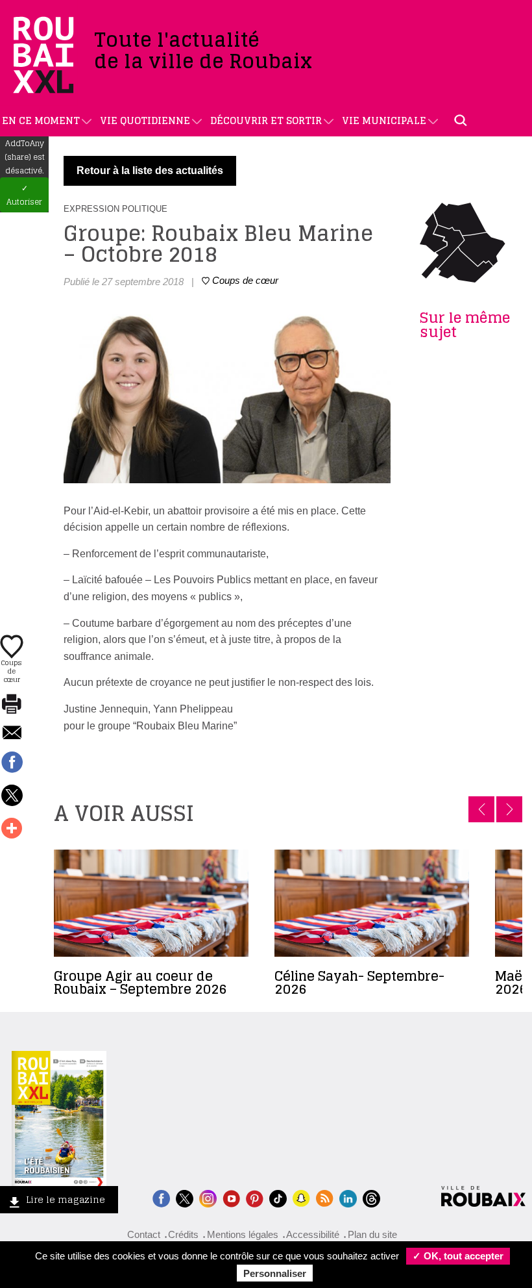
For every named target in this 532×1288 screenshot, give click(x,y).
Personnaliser (274, 1273)
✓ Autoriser (24, 194)
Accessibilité (312, 1234)
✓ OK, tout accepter (458, 1255)
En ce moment (41, 120)
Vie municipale (384, 120)
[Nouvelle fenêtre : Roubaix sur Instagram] (208, 1197)
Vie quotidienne (145, 120)
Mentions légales (242, 1234)
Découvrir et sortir (266, 120)
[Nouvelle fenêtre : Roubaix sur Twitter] (184, 1197)
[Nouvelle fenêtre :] (231, 1197)
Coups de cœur (11, 670)
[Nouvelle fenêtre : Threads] (371, 1197)
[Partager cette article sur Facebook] (11, 763)
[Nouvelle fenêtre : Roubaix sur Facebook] (161, 1197)
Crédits (183, 1234)
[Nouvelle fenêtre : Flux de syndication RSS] (324, 1197)
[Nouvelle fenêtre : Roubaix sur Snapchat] (301, 1197)
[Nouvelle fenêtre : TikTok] (278, 1197)
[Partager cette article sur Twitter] (11, 796)
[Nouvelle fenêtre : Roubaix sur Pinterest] (254, 1197)
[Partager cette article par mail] (11, 734)
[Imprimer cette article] (11, 705)
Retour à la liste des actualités (150, 170)
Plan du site (372, 1234)
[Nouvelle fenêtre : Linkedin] (348, 1197)
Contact (143, 1234)
